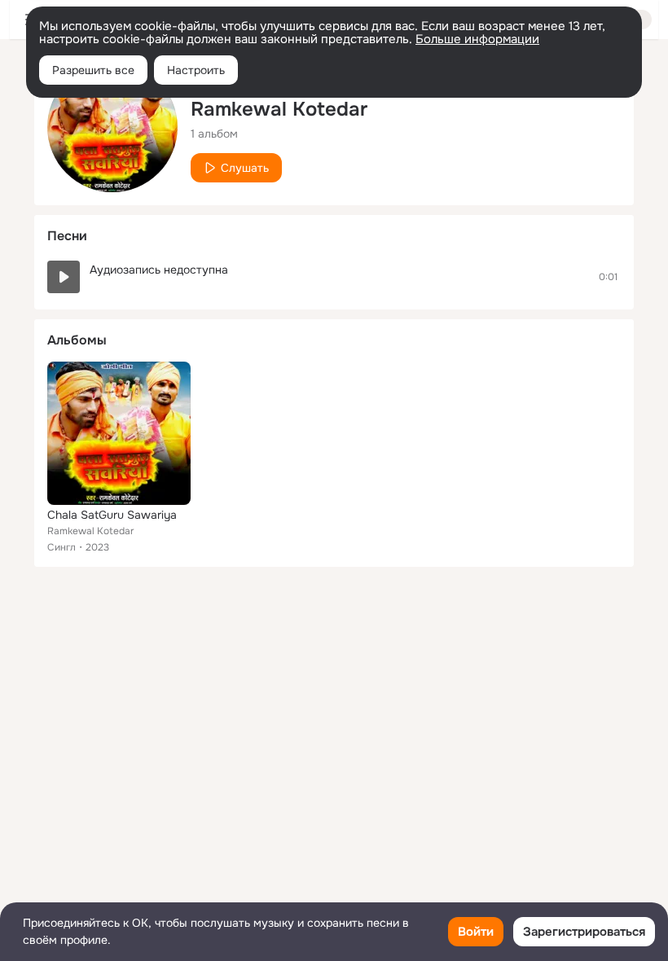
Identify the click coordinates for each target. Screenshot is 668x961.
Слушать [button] (245, 167)
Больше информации (477, 39)
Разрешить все (93, 70)
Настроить (196, 70)
